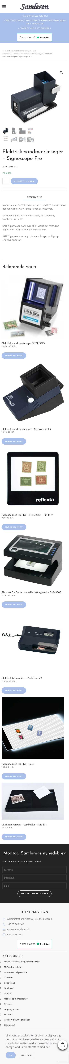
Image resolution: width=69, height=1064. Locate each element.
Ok (10, 1055)
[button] (4, 6)
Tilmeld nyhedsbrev (34, 894)
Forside (5, 51)
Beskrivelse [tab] (34, 197)
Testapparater (21, 53)
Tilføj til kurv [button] (14, 355)
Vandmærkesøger (35, 53)
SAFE (11, 53)
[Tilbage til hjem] (34, 6)
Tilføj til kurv (24, 181)
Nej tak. (26, 1055)
